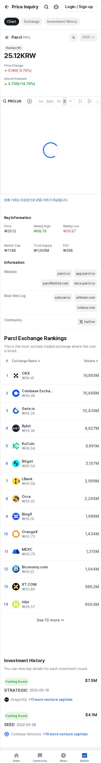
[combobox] (88, 37)
